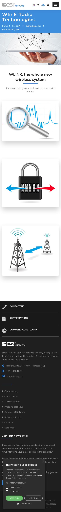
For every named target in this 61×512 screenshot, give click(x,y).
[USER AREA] (48, 5)
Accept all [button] (14, 498)
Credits (48, 507)
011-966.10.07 (15, 370)
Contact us (17, 306)
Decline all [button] (33, 498)
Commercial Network (23, 329)
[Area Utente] (43, 5)
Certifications (19, 318)
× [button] (43, 462)
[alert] (24, 484)
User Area (9, 427)
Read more (21, 478)
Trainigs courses (12, 401)
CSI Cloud (8, 422)
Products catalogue (13, 406)
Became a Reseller (13, 417)
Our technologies (33, 26)
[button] (24, 503)
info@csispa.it (15, 376)
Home (5, 26)
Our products (10, 396)
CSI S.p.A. (16, 26)
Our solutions (10, 391)
